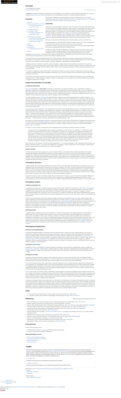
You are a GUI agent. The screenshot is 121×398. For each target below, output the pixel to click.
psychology (54, 20)
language (88, 17)
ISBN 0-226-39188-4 (61, 321)
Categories (28, 370)
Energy (27, 248)
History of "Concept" (33, 363)
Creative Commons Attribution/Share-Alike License (25, 386)
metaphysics (37, 54)
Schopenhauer (30, 109)
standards (28, 351)
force (30, 248)
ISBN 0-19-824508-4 (68, 319)
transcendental (43, 238)
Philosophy (29, 373)
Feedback (32, 2)
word (64, 34)
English (48, 65)
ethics (59, 201)
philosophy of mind (85, 19)
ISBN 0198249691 (80, 308)
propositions (49, 34)
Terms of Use (56, 386)
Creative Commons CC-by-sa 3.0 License (58, 351)
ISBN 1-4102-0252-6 (65, 314)
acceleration (37, 248)
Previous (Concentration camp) (32, 10)
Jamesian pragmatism (81, 220)
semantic (73, 34)
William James (85, 188)
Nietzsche (28, 115)
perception (76, 109)
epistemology (73, 20)
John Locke (28, 88)
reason (89, 37)
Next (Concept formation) (90, 10)
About (26, 2)
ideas (34, 15)
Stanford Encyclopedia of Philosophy (36, 337)
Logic (31, 125)
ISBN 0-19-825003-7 (75, 295)
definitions (48, 29)
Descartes (28, 238)
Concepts (43, 330)
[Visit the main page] (9, 2)
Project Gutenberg (31, 342)
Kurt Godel (75, 267)
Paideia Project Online (32, 340)
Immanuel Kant (47, 120)
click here (66, 354)
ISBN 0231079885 (90, 305)
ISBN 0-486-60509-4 (80, 301)
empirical (76, 78)
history (33, 358)
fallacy (59, 72)
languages (87, 64)
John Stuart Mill (44, 97)
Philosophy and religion (32, 371)
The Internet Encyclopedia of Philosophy (36, 338)
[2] (61, 145)
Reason (68, 199)
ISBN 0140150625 (76, 316)
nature (70, 26)
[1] (80, 61)
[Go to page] (119, 2)
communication (86, 235)
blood (56, 93)
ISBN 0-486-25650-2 (53, 310)
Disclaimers (8, 383)
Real (33, 112)
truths (38, 201)
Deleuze (62, 234)
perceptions (39, 15)
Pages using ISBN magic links (34, 377)
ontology (65, 20)
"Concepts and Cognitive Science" (53, 311)
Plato (42, 217)
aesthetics (65, 201)
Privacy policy (8, 380)
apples (46, 93)
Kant (67, 78)
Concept (30, 358)
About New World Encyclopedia (8, 381)
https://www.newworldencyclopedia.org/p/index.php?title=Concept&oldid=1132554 (53, 368)
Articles (21, 2)
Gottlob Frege (29, 271)
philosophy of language (74, 19)
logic (49, 201)
